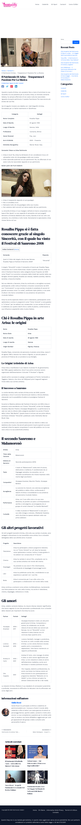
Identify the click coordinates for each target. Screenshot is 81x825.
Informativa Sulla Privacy (55, 810)
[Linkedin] (16, 86)
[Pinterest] (11, 86)
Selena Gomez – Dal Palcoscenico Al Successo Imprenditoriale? (36, 763)
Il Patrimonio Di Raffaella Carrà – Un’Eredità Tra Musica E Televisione (13, 763)
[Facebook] (3, 86)
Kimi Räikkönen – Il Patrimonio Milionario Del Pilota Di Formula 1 (68, 69)
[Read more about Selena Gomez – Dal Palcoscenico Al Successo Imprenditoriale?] (37, 751)
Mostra (16, 249)
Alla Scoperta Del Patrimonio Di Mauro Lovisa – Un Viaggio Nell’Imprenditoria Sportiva (69, 53)
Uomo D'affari (65, 96)
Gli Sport (63, 94)
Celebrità (63, 91)
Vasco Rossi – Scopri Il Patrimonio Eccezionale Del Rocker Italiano (15, 787)
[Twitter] (7, 86)
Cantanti (21, 83)
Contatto (56, 812)
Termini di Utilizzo (71, 810)
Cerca (62, 39)
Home (35, 810)
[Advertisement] (40, 21)
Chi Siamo (41, 810)
